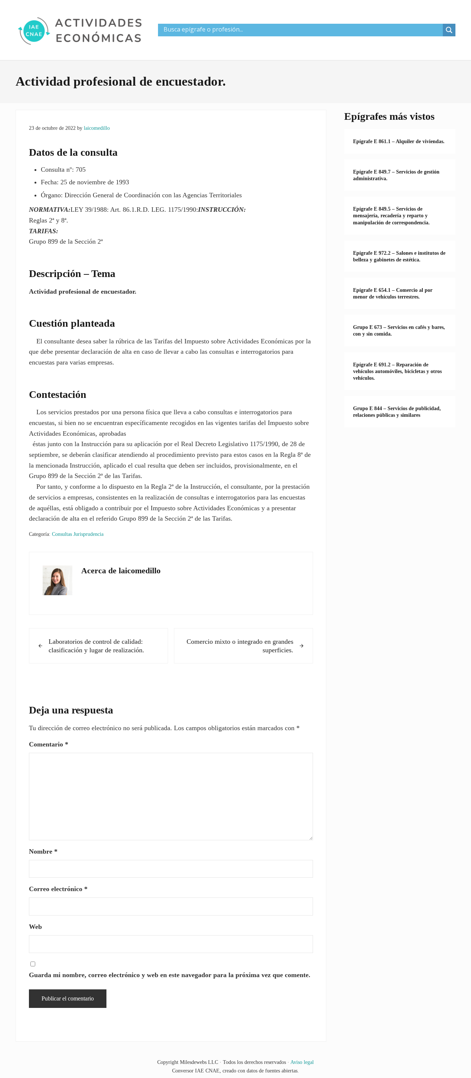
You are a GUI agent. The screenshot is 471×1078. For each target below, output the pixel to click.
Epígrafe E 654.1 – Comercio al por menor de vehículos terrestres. (392, 293)
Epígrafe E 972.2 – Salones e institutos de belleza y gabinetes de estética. (399, 256)
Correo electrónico (58, 889)
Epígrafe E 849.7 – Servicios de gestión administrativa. (396, 175)
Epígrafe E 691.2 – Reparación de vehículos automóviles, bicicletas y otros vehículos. (397, 371)
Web (35, 926)
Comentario (48, 744)
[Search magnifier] (449, 30)
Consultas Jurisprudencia (77, 534)
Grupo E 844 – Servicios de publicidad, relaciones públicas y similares (397, 411)
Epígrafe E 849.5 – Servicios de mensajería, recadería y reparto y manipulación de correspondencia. (391, 215)
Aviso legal (302, 1062)
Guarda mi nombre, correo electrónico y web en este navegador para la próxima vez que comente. (169, 975)
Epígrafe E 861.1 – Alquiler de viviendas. (399, 141)
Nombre (43, 851)
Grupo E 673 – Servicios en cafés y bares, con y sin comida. (399, 330)
